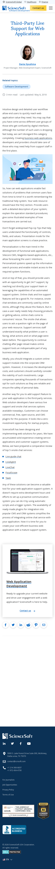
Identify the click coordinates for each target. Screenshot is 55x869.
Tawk (8, 477)
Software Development (16, 86)
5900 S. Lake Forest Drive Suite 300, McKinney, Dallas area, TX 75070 (27, 754)
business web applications (38, 138)
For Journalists (8, 779)
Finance (45, 2)
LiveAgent (11, 461)
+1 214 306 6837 (14, 767)
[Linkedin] (4, 743)
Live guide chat (13, 456)
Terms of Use (8, 794)
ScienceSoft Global (14, 2)
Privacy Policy (8, 789)
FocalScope (11, 472)
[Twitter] (12, 743)
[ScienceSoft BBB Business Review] (14, 829)
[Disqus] (27, 674)
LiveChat (10, 467)
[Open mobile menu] (51, 8)
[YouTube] (29, 743)
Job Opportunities (9, 784)
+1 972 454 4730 (14, 770)
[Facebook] (21, 743)
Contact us (38, 7)
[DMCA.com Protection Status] (11, 853)
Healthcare (31, 2)
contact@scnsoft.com (16, 761)
